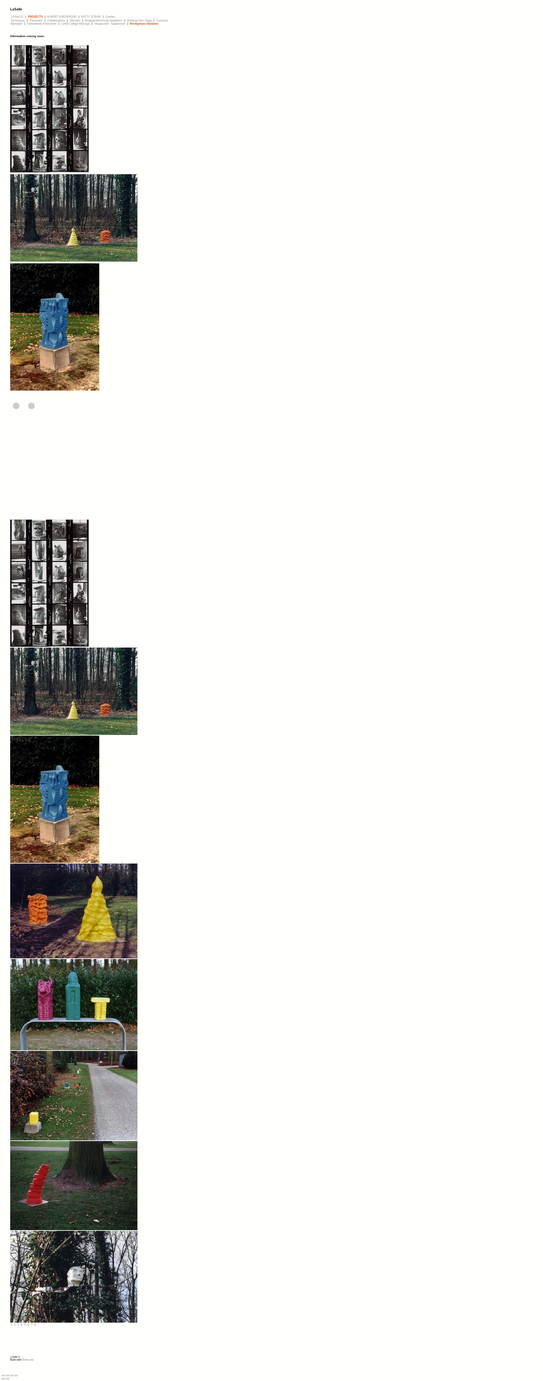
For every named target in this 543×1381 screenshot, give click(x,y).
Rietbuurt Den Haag (139, 20)
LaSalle (16, 9)
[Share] (7, 1375)
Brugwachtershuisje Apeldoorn (103, 20)
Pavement (36, 20)
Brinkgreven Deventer (144, 23)
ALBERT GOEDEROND (62, 16)
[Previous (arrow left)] (3, 1378)
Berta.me (28, 1359)
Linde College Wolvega (76, 23)
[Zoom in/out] (16, 1375)
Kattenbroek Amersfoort (41, 23)
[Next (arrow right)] (7, 1378)
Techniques (18, 20)
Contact (110, 16)
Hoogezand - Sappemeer (110, 23)
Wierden (75, 20)
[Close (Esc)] (3, 1375)
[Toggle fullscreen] (12, 1375)
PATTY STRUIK (91, 16)
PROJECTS (35, 16)
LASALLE (17, 16)
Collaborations (56, 20)
